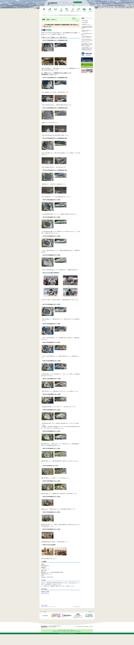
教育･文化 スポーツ (67, 11)
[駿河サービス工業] (89, 615)
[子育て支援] (87, 72)
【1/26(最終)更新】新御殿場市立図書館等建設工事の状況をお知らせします (87, 27)
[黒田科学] (67, 616)
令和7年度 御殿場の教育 (76, 606)
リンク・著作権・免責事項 (79, 626)
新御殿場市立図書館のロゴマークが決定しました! (48, 606)
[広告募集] (45, 615)
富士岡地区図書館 (85, 22)
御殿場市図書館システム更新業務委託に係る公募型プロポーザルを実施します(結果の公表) (86, 44)
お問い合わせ (91, 626)
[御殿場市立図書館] (87, 67)
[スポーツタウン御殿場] (87, 56)
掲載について (91, 611)
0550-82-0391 (46, 593)
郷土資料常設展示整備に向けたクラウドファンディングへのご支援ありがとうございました (86, 40)
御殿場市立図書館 (85, 20)
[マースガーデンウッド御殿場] (78, 615)
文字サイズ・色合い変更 (77, 2)
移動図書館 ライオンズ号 (86, 24)
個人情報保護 (86, 626)
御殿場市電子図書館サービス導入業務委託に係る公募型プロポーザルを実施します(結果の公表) (86, 48)
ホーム (42, 15)
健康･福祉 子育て (61, 11)
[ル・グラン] (56, 615)
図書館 (46, 605)
